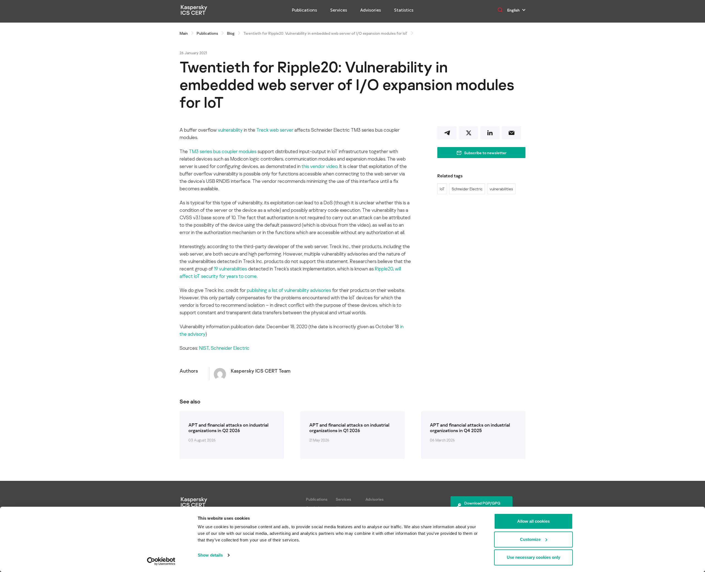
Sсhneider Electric (230, 348)
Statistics (403, 10)
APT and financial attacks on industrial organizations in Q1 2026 (349, 427)
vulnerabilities (501, 188)
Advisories (370, 10)
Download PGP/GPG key (482, 506)
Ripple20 (384, 268)
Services (338, 10)
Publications (304, 10)
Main (184, 33)
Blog (231, 33)
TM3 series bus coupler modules (222, 151)
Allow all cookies (533, 521)
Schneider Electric (467, 188)
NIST (204, 348)
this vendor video (319, 166)
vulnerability (230, 130)
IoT (442, 188)
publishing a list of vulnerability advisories (289, 290)
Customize (530, 539)
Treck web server (274, 130)
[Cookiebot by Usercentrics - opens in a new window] (161, 561)
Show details (210, 555)
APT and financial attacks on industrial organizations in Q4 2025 (470, 427)
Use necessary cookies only (533, 557)
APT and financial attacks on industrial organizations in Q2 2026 (228, 427)
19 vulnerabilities (230, 268)
